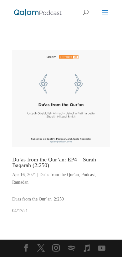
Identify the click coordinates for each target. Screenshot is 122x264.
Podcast (88, 174)
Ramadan (20, 182)
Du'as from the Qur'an (59, 174)
